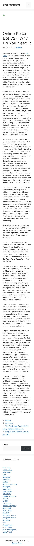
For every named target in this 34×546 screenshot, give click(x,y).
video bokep (7, 470)
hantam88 (6, 479)
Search (5, 445)
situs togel (7, 508)
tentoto (5, 482)
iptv (4, 522)
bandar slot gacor (9, 496)
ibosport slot (7, 525)
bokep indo (7, 489)
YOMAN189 (7, 510)
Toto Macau (7, 491)
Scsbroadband (11, 4)
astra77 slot (7, 532)
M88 (4, 475)
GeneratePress (17, 543)
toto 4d (5, 498)
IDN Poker (9, 423)
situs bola (6, 467)
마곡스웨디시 (7, 527)
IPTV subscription (9, 530)
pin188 (5, 501)
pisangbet (6, 487)
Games (8, 420)
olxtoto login (7, 503)
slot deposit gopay (10, 484)
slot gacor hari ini (9, 515)
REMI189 (6, 513)
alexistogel (7, 472)
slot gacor (6, 477)
